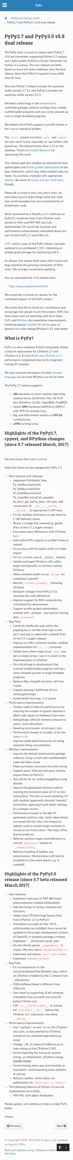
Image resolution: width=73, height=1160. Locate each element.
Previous (15, 1126)
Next (60, 1126)
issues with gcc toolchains (47, 180)
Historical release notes (25, 18)
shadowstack (48, 103)
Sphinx (22, 1150)
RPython (22, 320)
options (9, 180)
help (17, 328)
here (16, 536)
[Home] (6, 18)
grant (44, 214)
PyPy (39, 5)
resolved (41, 459)
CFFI (7, 243)
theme (40, 1150)
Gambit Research (39, 150)
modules (32, 324)
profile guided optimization (43, 167)
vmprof (13, 129)
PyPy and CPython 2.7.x (47, 355)
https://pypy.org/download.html (28, 286)
